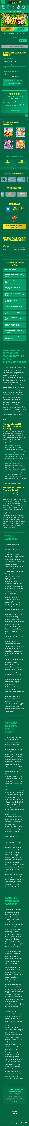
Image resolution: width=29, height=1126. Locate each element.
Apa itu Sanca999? (10, 270)
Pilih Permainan (8, 58)
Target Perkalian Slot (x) (10, 71)
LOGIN (7, 29)
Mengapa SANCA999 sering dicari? (12, 318)
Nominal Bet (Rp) (8, 65)
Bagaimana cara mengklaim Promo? (13, 307)
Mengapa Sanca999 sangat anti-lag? (12, 288)
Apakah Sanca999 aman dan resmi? (13, 281)
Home (9, 11)
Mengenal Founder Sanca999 (15, 226)
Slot (14, 11)
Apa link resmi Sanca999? (12, 313)
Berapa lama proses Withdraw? (10, 300)
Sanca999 (6, 368)
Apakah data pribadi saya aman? (12, 294)
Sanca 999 (13, 404)
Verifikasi (23, 41)
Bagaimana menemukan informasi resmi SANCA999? (12, 324)
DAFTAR (21, 29)
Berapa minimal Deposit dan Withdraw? (13, 275)
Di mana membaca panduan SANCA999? (13, 331)
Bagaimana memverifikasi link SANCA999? (12, 337)
